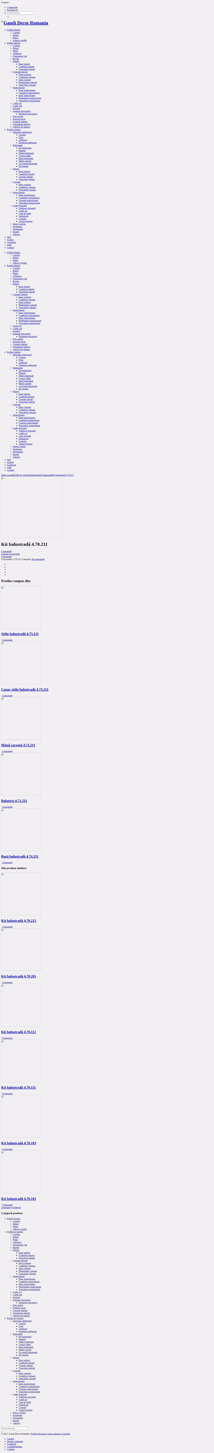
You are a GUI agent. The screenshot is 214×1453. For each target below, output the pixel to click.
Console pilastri (26, 1365)
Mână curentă (25, 1350)
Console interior (20, 1310)
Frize (21, 1326)
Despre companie (15, 1441)
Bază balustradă (26, 1347)
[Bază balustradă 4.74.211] (21, 850)
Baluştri (22, 1339)
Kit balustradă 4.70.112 (18, 1032)
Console (22, 1407)
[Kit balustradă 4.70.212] (21, 914)
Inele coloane (25, 1268)
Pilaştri (16, 1250)
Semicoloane (19, 1276)
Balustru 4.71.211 (14, 801)
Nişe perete (18, 1305)
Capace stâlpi (25, 1344)
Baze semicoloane (27, 1279)
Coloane (17, 1371)
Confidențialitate (14, 1446)
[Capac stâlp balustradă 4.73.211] (21, 683)
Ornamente (18, 1418)
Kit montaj (23, 1355)
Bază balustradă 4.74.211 (19, 856)
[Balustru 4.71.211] (21, 794)
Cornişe (16, 1234)
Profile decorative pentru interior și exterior (50, 1434)
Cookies (11, 1449)
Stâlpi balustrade (26, 1342)
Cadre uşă (17, 1294)
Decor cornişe (19, 1412)
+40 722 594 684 (17, 2)
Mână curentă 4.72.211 (18, 745)
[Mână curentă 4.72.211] (21, 739)
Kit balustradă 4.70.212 (18, 920)
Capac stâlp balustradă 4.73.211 (24, 689)
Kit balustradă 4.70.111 (18, 1087)
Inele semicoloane (27, 1284)
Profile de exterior (21, 475)
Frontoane (17, 1415)
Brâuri (16, 1224)
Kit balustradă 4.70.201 (18, 976)
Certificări (11, 1444)
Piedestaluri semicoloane (30, 1287)
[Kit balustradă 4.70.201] (21, 970)
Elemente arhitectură (22, 1321)
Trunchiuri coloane (27, 1274)
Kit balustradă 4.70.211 (63, 475)
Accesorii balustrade (28, 1352)
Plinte (15, 1226)
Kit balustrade (45, 475)
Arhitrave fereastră (27, 1397)
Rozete (16, 1247)
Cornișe (16, 1221)
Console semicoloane (28, 1389)
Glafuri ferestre (25, 1410)
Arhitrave (17, 1242)
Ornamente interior (21, 1313)
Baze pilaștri (24, 1253)
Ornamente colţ (20, 1245)
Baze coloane (25, 1263)
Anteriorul (6, 1207)
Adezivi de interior (21, 1315)
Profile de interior (15, 1232)
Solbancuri (24, 1405)
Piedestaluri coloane (28, 1271)
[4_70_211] (32, 537)
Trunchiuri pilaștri (27, 1258)
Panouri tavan (19, 1308)
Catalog (10, 1439)
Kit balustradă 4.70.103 (18, 1143)
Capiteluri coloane (27, 1266)
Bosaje (16, 1420)
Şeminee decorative (22, 1300)
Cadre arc (17, 1292)
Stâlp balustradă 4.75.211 (20, 634)
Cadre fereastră (20, 1394)
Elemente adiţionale (28, 1331)
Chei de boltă (25, 1402)
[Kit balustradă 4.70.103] (21, 1137)
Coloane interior (20, 1260)
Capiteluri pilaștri (26, 1255)
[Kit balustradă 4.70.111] (21, 1081)
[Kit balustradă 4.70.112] (21, 1025)
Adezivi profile (20, 1229)
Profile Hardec (13, 1218)
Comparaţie (6, 551)
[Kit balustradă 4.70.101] (21, 1192)
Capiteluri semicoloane (29, 1281)
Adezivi (16, 1423)
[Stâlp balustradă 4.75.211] (21, 628)
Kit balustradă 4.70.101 (18, 1199)
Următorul (16, 1207)
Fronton (16, 1297)
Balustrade (34, 475)
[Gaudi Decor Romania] (24, 22)
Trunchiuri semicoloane (29, 1289)
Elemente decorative (28, 1302)
